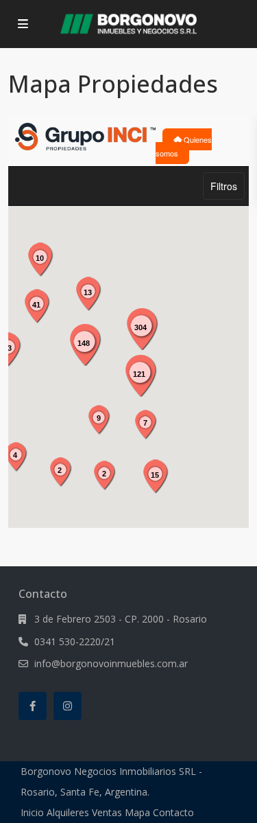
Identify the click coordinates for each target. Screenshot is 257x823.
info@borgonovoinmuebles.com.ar (111, 663)
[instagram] (67, 706)
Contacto (173, 812)
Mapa (137, 812)
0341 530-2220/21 (74, 641)
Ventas (107, 812)
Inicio (32, 812)
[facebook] (33, 706)
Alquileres (68, 812)
